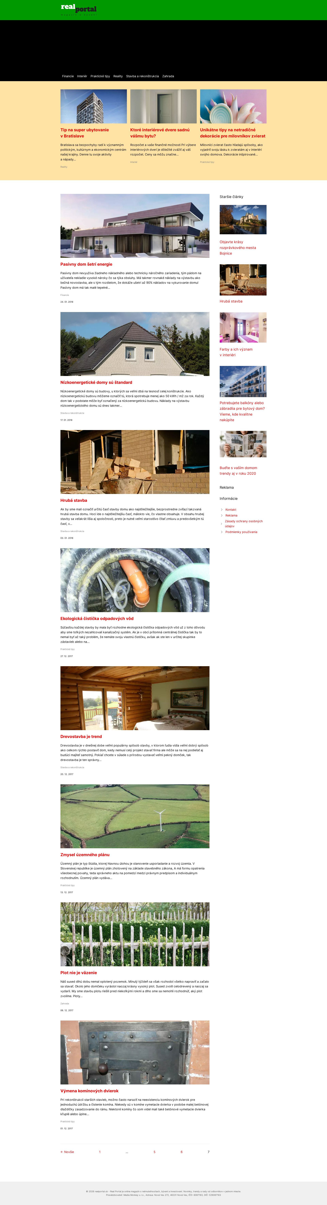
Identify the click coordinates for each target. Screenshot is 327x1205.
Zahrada (168, 76)
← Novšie (67, 1152)
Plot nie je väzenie (78, 972)
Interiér (82, 76)
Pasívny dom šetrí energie (86, 264)
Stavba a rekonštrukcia (142, 76)
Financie (68, 76)
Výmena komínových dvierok (89, 1090)
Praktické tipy (100, 76)
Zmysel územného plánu (85, 854)
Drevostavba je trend (81, 736)
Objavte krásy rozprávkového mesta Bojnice (238, 247)
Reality (118, 76)
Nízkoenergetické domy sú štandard (96, 382)
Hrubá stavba (73, 500)
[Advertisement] (163, 48)
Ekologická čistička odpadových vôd (97, 618)
